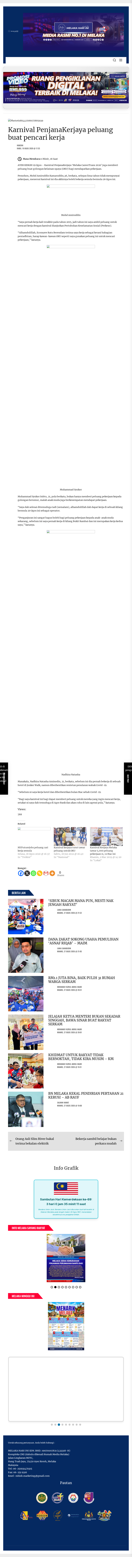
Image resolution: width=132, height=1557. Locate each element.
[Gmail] (46, 873)
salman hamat (63, 1102)
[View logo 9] (80, 1425)
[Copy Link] (39, 873)
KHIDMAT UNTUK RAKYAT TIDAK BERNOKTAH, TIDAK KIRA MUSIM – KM (81, 1057)
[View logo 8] (77, 1425)
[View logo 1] (52, 1425)
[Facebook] (21, 873)
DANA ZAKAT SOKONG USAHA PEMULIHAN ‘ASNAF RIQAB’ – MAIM (83, 941)
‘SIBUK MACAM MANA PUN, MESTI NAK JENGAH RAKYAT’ (80, 903)
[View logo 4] (62, 1425)
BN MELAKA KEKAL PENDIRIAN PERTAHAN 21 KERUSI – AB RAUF (85, 1095)
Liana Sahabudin (64, 909)
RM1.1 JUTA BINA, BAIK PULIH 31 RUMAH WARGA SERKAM (81, 980)
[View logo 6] (70, 1425)
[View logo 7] (73, 1425)
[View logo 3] (59, 1425)
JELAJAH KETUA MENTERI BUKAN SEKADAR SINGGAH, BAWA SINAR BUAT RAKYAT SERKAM (84, 1020)
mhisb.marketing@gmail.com (33, 1475)
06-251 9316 (20, 1472)
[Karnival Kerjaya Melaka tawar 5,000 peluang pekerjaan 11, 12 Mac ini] (106, 836)
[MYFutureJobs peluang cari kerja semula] (34, 836)
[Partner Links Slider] (66, 1389)
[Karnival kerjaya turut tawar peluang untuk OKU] (70, 836)
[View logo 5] (66, 1425)
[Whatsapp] (33, 873)
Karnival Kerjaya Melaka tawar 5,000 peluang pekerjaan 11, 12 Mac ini (103, 850)
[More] (52, 873)
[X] (27, 873)
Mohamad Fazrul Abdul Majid (69, 986)
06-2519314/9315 (22, 1468)
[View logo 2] (55, 1425)
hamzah (20, 145)
